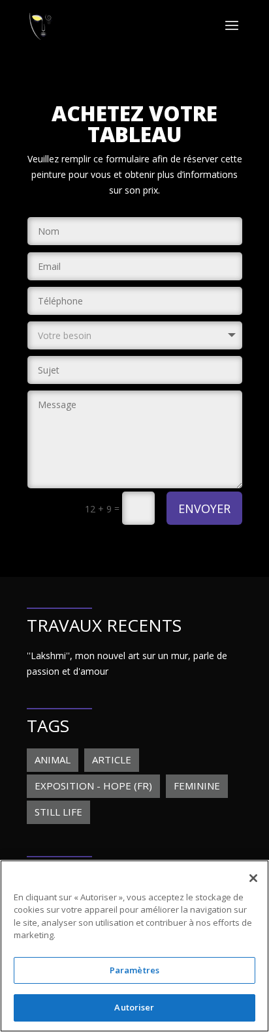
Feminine (197, 785)
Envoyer (204, 508)
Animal (53, 759)
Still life (58, 811)
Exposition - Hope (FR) (93, 785)
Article (111, 759)
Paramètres (134, 970)
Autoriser (134, 1007)
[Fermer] (253, 878)
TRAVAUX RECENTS (104, 625)
